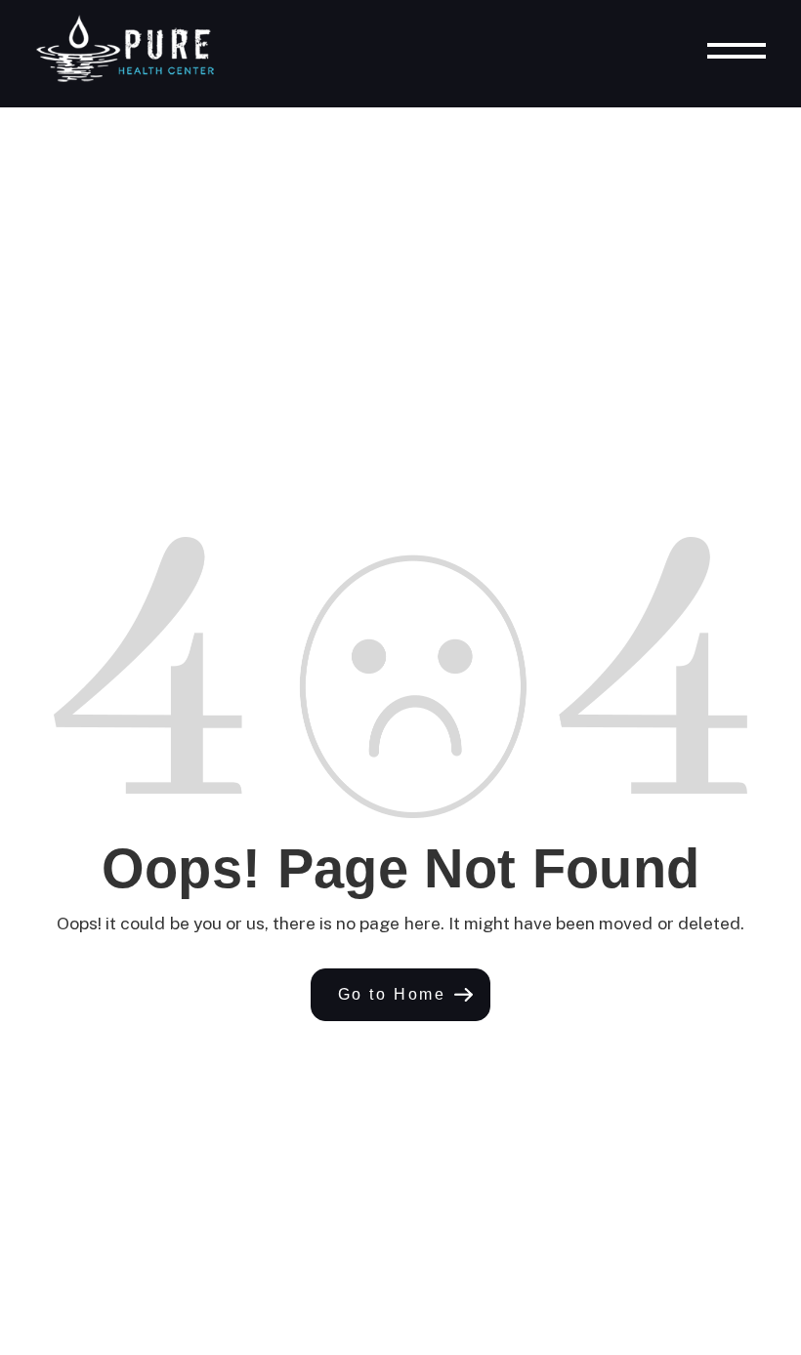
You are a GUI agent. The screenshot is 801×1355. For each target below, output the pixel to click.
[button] (401, 994)
